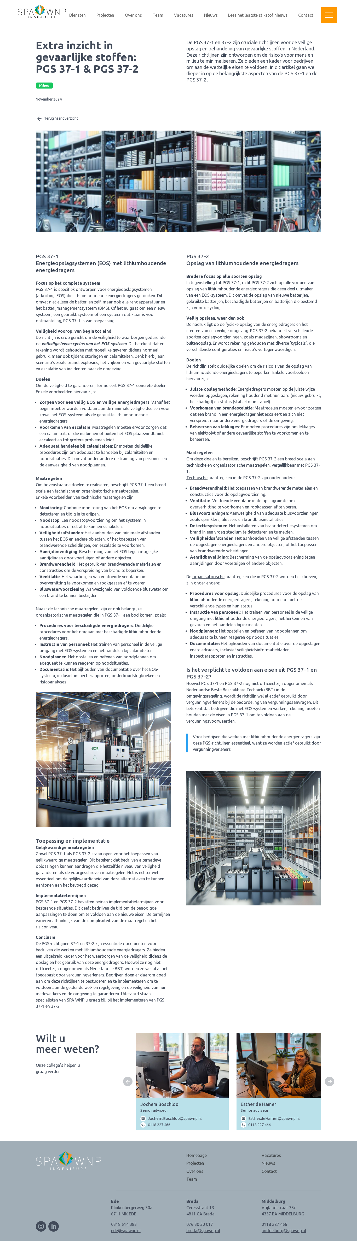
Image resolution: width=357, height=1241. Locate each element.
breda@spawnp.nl (203, 1230)
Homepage (196, 1155)
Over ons (133, 15)
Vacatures (183, 15)
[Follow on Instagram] (41, 1226)
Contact (305, 15)
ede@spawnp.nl (126, 1230)
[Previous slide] (128, 1081)
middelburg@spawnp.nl (284, 1230)
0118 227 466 (159, 1124)
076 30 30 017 (199, 1224)
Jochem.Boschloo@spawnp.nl (175, 1118)
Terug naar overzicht (61, 118)
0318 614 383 (124, 1224)
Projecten (105, 15)
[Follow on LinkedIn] (53, 1226)
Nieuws (211, 15)
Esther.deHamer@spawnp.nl (274, 1118)
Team (158, 15)
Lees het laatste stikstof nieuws (257, 15)
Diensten (77, 15)
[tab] (230, 1120)
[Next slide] (329, 1081)
